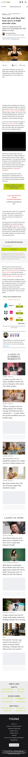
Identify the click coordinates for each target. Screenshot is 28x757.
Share (6, 65)
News (22, 34)
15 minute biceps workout (12, 270)
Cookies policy (14, 733)
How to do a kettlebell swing (7, 689)
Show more (21, 323)
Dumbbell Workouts (6, 14)
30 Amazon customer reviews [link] (14, 299)
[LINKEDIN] (16, 336)
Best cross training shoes (7, 701)
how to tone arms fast (12, 123)
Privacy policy (14, 730)
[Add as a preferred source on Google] (14, 745)
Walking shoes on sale (20, 710)
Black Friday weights (20, 707)
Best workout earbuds (20, 701)
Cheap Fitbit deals (7, 710)
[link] (6, 305)
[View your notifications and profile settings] (20, 2)
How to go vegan (20, 691)
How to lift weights (20, 689)
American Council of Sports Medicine (14, 111)
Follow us (15, 65)
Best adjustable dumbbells (7, 698)
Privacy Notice (20, 254)
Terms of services (18, 253)
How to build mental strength (7, 691)
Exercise (4, 13)
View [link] (19, 306)
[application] (14, 140)
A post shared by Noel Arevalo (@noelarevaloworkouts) (13, 197)
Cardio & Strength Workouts (14, 13)
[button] (14, 305)
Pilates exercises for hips (15, 6)
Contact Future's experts (14, 726)
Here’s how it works (15, 38)
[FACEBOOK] (11, 336)
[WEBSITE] (18, 336)
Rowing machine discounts (7, 707)
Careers (14, 735)
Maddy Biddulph (11, 33)
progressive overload (18, 226)
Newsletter (23, 65)
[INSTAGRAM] (13, 336)
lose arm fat (7, 272)
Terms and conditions (14, 728)
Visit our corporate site (18, 751)
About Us (14, 724)
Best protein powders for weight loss (21, 698)
